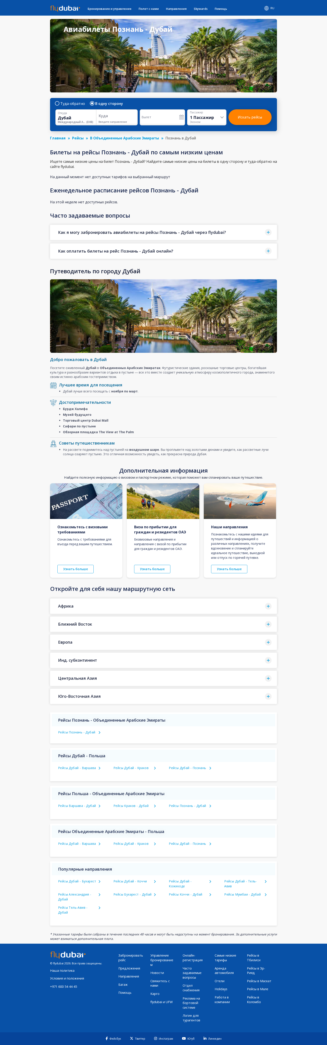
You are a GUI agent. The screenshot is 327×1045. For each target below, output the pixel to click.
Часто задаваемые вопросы (192, 973)
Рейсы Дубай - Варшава (77, 768)
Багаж (123, 984)
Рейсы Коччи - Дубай (185, 894)
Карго (154, 994)
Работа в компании (222, 999)
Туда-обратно (72, 103)
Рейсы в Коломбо (254, 999)
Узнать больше (75, 569)
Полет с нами (149, 9)
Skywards (201, 9)
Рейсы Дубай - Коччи (130, 881)
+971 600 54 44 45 (63, 986)
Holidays (221, 989)
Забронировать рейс (130, 957)
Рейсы (78, 138)
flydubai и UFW (161, 1002)
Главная (58, 138)
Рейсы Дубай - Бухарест (77, 881)
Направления (176, 9)
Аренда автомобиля (224, 970)
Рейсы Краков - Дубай (131, 806)
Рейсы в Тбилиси (253, 957)
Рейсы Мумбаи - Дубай (242, 894)
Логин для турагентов (191, 1017)
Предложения (129, 968)
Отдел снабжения (191, 987)
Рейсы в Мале (257, 989)
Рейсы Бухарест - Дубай (132, 894)
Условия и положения (67, 978)
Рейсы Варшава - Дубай (77, 806)
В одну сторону (109, 103)
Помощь (221, 9)
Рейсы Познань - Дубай (76, 732)
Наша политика (62, 970)
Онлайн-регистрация (193, 957)
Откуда (62, 113)
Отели (219, 981)
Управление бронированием (161, 960)
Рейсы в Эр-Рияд (256, 970)
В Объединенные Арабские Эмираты (124, 138)
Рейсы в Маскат (259, 981)
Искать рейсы (250, 117)
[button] (163, 232)
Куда (103, 116)
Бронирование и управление (109, 9)
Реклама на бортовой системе (191, 1003)
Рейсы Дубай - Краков (131, 768)
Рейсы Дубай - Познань (187, 768)
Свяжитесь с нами (160, 983)
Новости (157, 973)
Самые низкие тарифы (225, 957)
